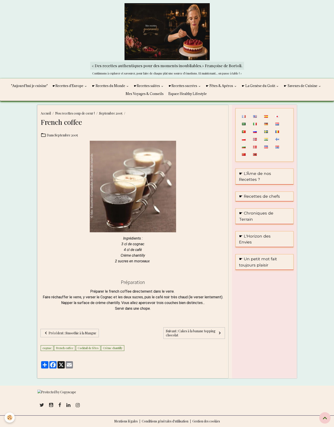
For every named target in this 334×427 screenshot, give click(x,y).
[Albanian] (254, 154)
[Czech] (266, 146)
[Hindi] (266, 139)
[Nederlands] (277, 124)
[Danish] (254, 146)
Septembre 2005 (110, 113)
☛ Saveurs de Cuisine (301, 86)
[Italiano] (254, 124)
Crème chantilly (112, 348)
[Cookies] (10, 417)
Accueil (46, 113)
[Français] (243, 116)
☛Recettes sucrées (183, 86)
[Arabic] (243, 124)
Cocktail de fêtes (88, 348)
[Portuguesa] (243, 131)
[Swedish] (266, 131)
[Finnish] (277, 139)
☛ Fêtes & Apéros (220, 86)
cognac (47, 348)
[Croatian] (277, 146)
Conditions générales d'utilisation (165, 421)
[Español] (266, 116)
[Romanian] (277, 131)
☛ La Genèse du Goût (259, 86)
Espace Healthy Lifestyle (187, 94)
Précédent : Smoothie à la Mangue (72, 333)
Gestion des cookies (206, 421)
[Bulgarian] (243, 146)
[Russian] (254, 131)
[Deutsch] (266, 124)
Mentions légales (126, 421)
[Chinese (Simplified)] (243, 154)
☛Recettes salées (147, 86)
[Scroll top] (325, 418)
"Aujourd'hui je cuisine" (29, 86)
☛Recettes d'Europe (68, 86)
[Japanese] (277, 116)
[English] (254, 116)
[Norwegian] (254, 139)
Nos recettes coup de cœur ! (75, 113)
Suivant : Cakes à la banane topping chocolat (190, 333)
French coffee (64, 348)
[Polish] (243, 139)
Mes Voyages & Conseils (145, 94)
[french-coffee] (133, 186)
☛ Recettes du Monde (109, 86)
